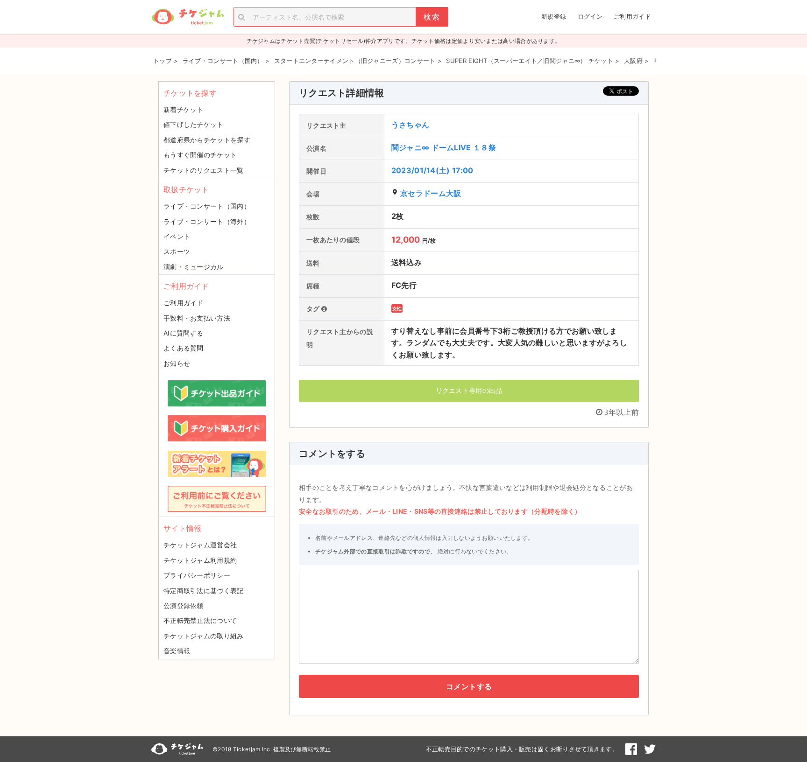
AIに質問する (183, 333)
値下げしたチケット (193, 124)
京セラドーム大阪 (430, 193)
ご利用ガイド (632, 16)
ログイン (590, 16)
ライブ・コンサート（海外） (206, 221)
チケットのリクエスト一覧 (203, 170)
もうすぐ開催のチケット (200, 155)
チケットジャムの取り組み (203, 636)
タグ (313, 309)
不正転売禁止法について (200, 620)
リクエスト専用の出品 (469, 390)
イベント (176, 236)
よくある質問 (183, 348)
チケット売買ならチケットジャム (187, 17)
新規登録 (553, 16)
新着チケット (183, 109)
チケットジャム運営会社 (200, 545)
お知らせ (176, 363)
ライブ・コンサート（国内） (206, 206)
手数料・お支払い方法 (196, 318)
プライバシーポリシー (196, 575)
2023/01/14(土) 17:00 (432, 170)
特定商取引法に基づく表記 (203, 590)
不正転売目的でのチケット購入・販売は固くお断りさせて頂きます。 (522, 749)
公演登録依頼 (183, 605)
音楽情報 (176, 651)
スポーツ (176, 251)
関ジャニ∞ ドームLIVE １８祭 (443, 147)
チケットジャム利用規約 (200, 560)
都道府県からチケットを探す (206, 140)
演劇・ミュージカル (193, 267)
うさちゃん (410, 124)
